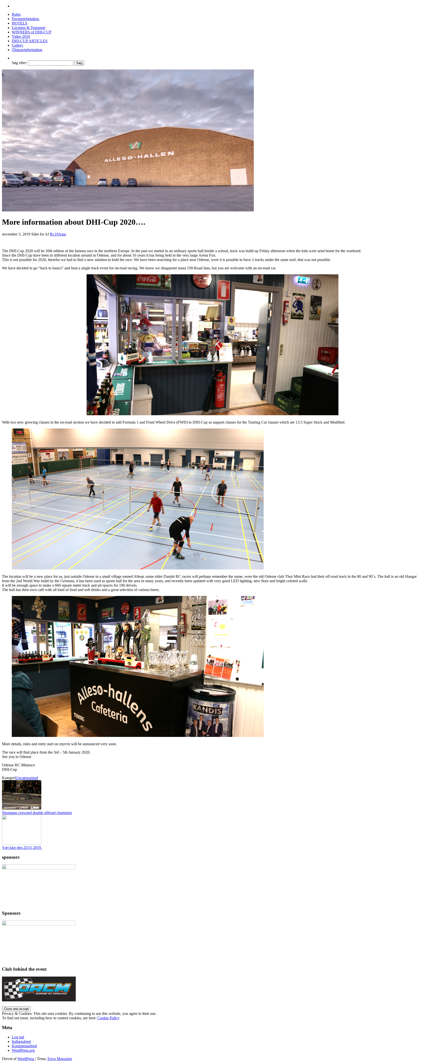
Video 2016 (21, 36)
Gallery (17, 45)
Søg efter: (19, 63)
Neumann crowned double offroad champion (37, 813)
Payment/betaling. (26, 19)
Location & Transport (28, 28)
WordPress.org (23, 1050)
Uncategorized (26, 778)
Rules (16, 14)
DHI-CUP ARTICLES (29, 41)
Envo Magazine (59, 1059)
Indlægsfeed (21, 1041)
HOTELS (19, 23)
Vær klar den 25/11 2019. (22, 847)
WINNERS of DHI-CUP (31, 32)
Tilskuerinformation (27, 50)
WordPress (25, 1059)
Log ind (18, 1037)
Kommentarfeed (24, 1046)
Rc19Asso (58, 234)
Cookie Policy (108, 1018)
